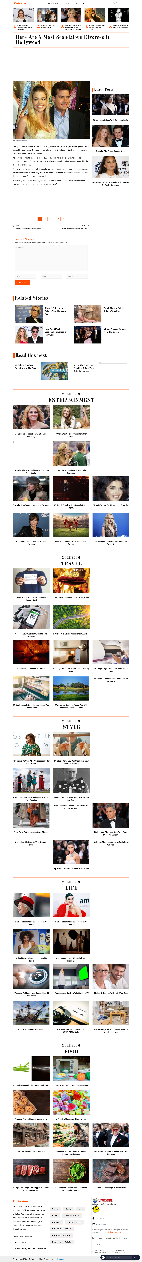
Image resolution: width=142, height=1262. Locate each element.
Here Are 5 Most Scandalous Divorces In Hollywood (55, 332)
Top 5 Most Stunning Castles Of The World (71, 597)
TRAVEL (66, 3)
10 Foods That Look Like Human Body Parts (31, 1085)
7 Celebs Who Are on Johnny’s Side (110, 151)
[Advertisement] (51, 65)
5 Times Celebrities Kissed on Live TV (48, 26)
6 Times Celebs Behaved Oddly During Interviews (24, 27)
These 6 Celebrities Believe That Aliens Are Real (55, 311)
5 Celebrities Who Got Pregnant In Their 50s (31, 505)
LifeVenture (19, 3)
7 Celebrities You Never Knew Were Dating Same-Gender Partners (73, 27)
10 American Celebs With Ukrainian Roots (110, 120)
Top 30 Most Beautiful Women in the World (71, 868)
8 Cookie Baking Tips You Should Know (31, 1119)
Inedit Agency (59, 1259)
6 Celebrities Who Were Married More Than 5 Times (97, 27)
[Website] (77, 277)
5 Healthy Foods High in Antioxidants (110, 1188)
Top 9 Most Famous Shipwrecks (31, 1029)
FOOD (91, 3)
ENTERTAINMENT (53, 3)
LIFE (83, 3)
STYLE (75, 3)
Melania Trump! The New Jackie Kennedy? (111, 505)
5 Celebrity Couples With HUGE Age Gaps (111, 993)
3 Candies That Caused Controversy (71, 1119)
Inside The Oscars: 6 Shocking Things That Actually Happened (84, 368)
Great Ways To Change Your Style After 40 (31, 832)
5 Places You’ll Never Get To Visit (31, 669)
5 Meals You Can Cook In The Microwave (71, 1085)
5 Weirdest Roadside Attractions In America (71, 634)
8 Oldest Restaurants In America (31, 1151)
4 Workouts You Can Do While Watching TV (71, 993)
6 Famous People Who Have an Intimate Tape (120, 26)
